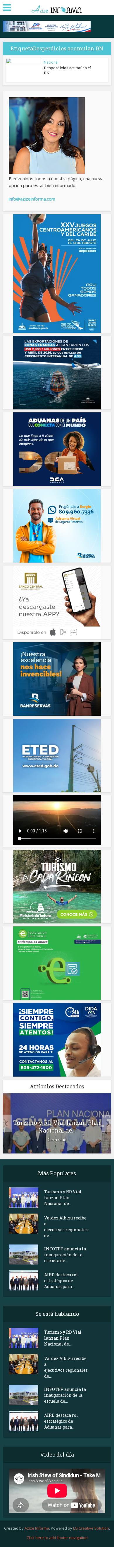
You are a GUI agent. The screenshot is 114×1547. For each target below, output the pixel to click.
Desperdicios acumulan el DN (67, 70)
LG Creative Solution (91, 1528)
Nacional (51, 62)
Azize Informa (37, 1528)
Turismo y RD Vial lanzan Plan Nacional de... (57, 1126)
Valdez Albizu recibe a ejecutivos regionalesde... (66, 1226)
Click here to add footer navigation (57, 1537)
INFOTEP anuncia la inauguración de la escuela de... (65, 1254)
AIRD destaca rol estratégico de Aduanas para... (61, 1280)
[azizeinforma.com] (57, 7)
